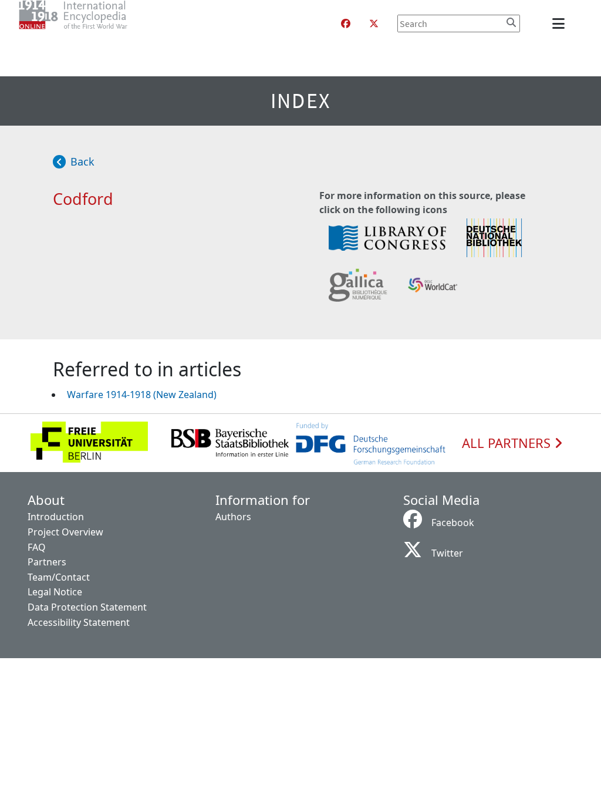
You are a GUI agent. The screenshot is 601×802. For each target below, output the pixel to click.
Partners (47, 561)
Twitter (447, 553)
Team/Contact (59, 577)
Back (82, 161)
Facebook (452, 522)
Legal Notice (55, 591)
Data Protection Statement (87, 607)
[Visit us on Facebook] (345, 23)
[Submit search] (511, 22)
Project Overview (65, 531)
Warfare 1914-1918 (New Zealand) (142, 394)
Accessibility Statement (79, 622)
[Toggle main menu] (560, 23)
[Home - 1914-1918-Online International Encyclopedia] (96, 23)
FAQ (37, 547)
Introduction (56, 516)
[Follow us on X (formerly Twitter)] (374, 23)
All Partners (508, 443)
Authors (233, 516)
